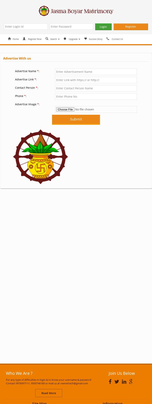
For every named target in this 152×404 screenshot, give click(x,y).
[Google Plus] (132, 381)
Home (16, 38)
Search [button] (54, 38)
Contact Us (117, 38)
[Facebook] (111, 381)
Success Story (96, 38)
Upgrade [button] (73, 38)
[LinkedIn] (125, 381)
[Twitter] (117, 381)
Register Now (35, 38)
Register (130, 26)
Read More (48, 393)
